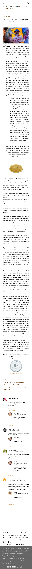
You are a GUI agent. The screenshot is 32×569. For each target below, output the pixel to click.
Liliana (15, 492)
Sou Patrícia (11, 410)
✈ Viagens (6, 9)
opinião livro (6, 389)
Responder (11, 425)
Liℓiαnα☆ (16, 413)
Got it (23, 567)
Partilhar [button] (5, 379)
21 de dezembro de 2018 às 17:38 (17, 480)
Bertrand (18, 373)
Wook (13, 373)
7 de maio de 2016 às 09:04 (16, 400)
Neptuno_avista (13, 450)
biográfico (21, 384)
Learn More (12, 567)
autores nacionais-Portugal (10, 384)
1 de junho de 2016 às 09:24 (21, 439)
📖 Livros (5, 6)
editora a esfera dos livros (17, 387)
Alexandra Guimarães (14, 479)
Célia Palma (6, 387)
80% (10, 382)
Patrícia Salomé (13, 398)
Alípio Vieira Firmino (14, 429)
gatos (26, 387)
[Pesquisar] (28, 2)
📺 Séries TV (19, 6)
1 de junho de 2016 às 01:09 (15, 430)
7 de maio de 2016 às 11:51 (20, 414)
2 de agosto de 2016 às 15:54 (16, 451)
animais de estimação (18, 382)
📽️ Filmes (12, 6)
